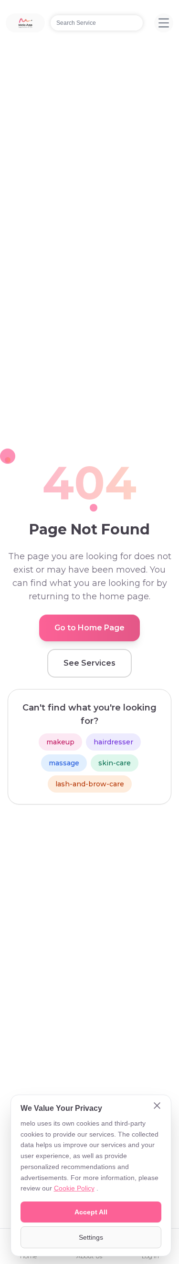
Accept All (90, 1212)
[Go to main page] (25, 22)
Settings (91, 1237)
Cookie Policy (74, 1188)
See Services (89, 663)
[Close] (157, 1106)
